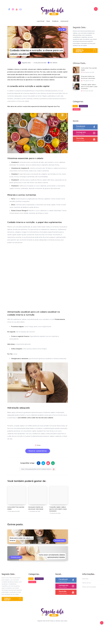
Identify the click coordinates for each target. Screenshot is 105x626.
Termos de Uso (86, 583)
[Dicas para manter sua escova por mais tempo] (76, 78)
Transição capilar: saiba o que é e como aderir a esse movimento (58, 509)
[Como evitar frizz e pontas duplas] (76, 70)
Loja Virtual (40, 21)
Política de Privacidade (89, 587)
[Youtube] (16, 9)
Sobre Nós (85, 578)
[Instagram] (13, 9)
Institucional (64, 21)
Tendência (55, 21)
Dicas (48, 21)
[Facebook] (9, 9)
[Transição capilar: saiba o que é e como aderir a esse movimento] (76, 86)
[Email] (20, 9)
